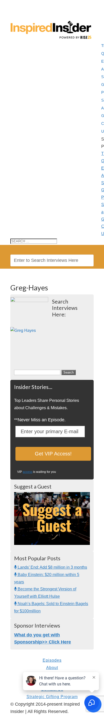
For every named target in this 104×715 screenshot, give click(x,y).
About (52, 667)
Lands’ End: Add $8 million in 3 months (52, 567)
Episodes (52, 660)
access (27, 472)
